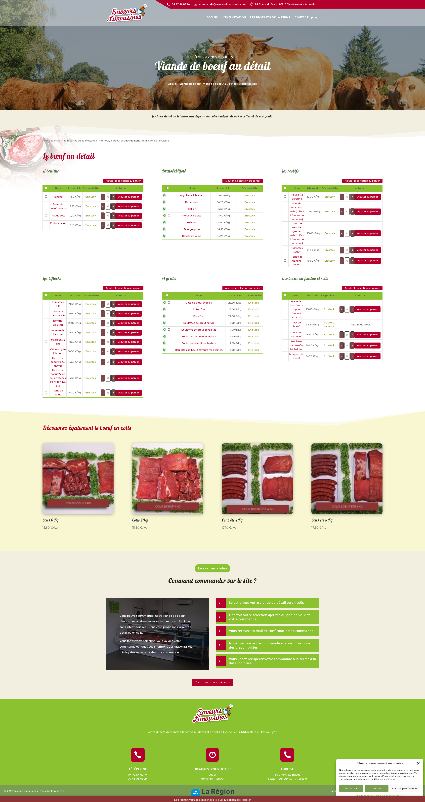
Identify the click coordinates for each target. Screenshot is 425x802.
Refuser (377, 788)
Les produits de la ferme (270, 17)
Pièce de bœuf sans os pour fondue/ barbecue (296, 309)
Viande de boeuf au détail (219, 84)
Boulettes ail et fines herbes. (198, 343)
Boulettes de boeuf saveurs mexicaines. (199, 350)
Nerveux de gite (191, 215)
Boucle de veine (191, 236)
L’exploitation (234, 17)
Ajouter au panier (128, 196)
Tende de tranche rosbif (296, 260)
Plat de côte (58, 215)
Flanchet (58, 196)
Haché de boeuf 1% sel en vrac (57, 362)
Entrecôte (199, 309)
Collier (192, 209)
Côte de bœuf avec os (199, 302)
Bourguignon (192, 229)
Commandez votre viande (212, 682)
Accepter (351, 788)
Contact (302, 17)
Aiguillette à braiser (191, 195)
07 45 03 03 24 (138, 778)
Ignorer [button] (246, 799)
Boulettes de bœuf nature (198, 322)
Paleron (192, 222)
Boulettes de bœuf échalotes (198, 329)
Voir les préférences (405, 788)
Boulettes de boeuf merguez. (198, 336)
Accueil (212, 17)
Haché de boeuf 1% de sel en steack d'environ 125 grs (58, 378)
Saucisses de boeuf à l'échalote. (296, 345)
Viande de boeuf (190, 84)
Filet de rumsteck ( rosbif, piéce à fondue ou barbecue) (296, 211)
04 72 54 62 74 (181, 4)
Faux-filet (199, 316)
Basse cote (191, 202)
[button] (418, 763)
